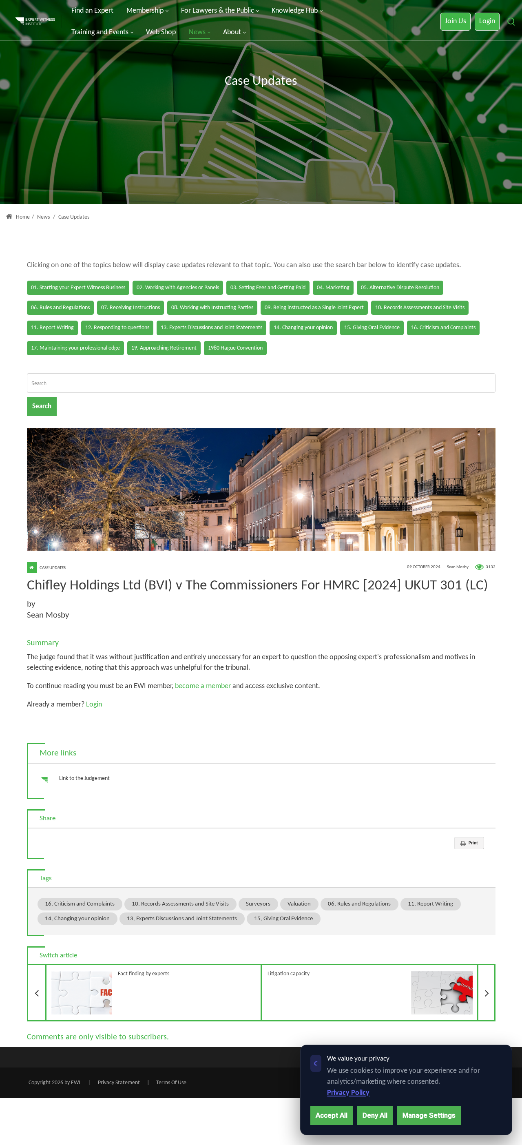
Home (22, 217)
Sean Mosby (458, 567)
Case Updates (53, 568)
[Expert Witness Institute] (35, 21)
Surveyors (258, 904)
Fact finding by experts (107, 971)
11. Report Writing (430, 904)
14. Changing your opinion (77, 918)
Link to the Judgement (84, 778)
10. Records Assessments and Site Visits (180, 904)
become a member (203, 686)
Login (487, 21)
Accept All (331, 1115)
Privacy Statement (119, 1083)
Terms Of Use (171, 1083)
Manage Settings (429, 1115)
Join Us (455, 21)
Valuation (299, 904)
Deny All (375, 1115)
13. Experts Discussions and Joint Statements (182, 918)
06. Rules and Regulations (359, 904)
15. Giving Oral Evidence (283, 918)
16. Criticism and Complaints (80, 904)
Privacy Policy (348, 1093)
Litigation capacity (381, 971)
